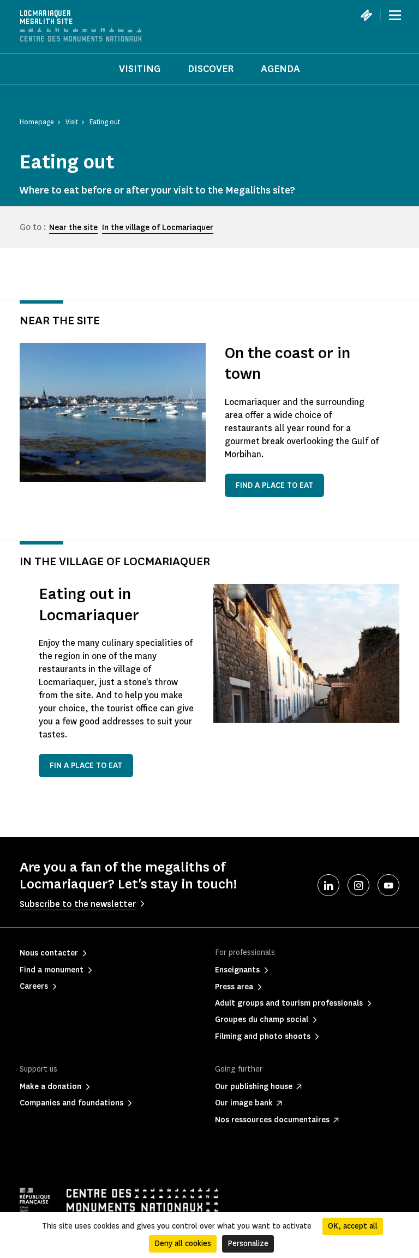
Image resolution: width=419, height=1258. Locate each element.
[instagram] (358, 885)
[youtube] (388, 885)
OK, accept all (353, 1226)
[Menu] (395, 15)
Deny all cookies (182, 1243)
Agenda (280, 68)
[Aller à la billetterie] (366, 15)
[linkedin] (328, 885)
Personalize (248, 1243)
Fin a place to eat (86, 765)
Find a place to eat (274, 485)
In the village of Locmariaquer (157, 227)
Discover (211, 68)
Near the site (73, 227)
